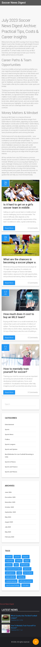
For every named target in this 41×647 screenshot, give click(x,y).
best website (10, 577)
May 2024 (8, 517)
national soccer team (13, 569)
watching (21, 577)
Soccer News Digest (14, 2)
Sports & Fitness (10, 462)
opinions (27, 569)
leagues (25, 557)
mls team (26, 585)
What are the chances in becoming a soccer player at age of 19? (20, 262)
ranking (18, 561)
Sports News (9, 434)
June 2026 (8, 492)
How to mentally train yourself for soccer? (16, 370)
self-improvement (26, 581)
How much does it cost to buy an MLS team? (18, 316)
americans (24, 565)
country (8, 565)
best (16, 565)
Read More (9, 228)
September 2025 (10, 512)
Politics (7, 439)
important (9, 561)
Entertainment (9, 424)
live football (28, 573)
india (19, 573)
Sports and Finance (11, 467)
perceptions (10, 573)
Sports (7, 429)
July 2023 (8, 527)
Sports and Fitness (11, 472)
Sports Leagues (10, 444)
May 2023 (8, 532)
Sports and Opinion (11, 449)
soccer (17, 557)
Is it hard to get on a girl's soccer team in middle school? (18, 207)
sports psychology (12, 585)
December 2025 (10, 497)
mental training (11, 581)
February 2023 (9, 537)
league (27, 561)
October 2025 (9, 507)
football (8, 557)
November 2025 (10, 502)
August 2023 (9, 522)
